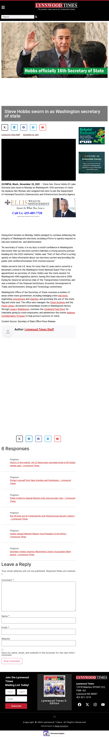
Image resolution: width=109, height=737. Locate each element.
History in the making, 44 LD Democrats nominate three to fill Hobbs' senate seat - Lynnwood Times (43, 464)
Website (5, 639)
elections (63, 295)
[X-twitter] (87, 704)
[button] (4, 127)
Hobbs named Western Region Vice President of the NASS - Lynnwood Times (38, 535)
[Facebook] (79, 704)
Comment (7, 580)
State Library (7, 306)
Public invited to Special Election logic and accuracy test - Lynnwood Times (42, 499)
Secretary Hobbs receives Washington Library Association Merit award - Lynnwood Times (40, 553)
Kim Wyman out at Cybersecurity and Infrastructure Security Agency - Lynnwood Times (42, 517)
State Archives (57, 302)
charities (34, 299)
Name (5, 616)
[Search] (36, 17)
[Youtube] (102, 704)
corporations (19, 299)
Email (5, 627)
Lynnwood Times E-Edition (54, 702)
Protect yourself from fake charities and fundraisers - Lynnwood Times (40, 482)
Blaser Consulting (61, 726)
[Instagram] (95, 704)
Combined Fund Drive (54, 309)
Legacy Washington (19, 309)
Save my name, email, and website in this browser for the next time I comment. (38, 654)
